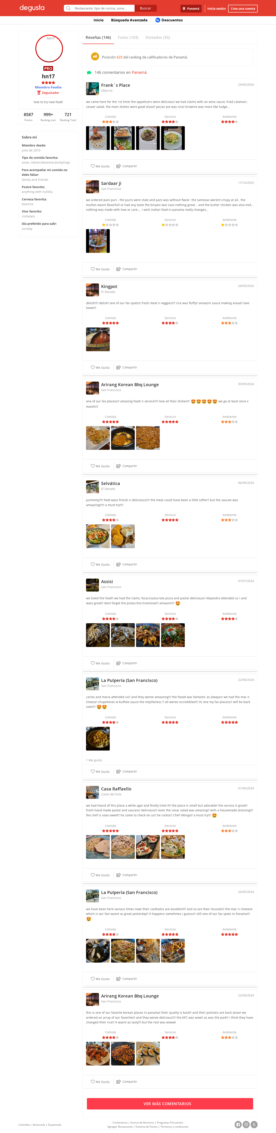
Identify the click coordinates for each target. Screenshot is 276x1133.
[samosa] (98, 241)
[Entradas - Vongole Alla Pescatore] (123, 635)
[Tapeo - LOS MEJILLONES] (98, 950)
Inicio (99, 19)
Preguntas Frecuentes (170, 1122)
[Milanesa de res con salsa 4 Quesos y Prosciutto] (98, 847)
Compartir (129, 166)
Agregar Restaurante (120, 1126)
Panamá (192, 8)
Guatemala (54, 1125)
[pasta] (148, 138)
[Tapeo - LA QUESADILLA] (148, 950)
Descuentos (169, 19)
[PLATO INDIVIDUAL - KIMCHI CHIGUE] (123, 438)
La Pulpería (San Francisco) (129, 680)
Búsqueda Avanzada (129, 19)
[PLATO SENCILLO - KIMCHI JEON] (148, 438)
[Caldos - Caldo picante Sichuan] (98, 339)
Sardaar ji (111, 183)
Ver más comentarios (168, 1103)
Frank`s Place (115, 85)
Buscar (145, 8)
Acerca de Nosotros (142, 1122)
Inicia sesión (216, 8)
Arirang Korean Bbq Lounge (130, 384)
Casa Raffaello (116, 789)
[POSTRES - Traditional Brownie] (98, 138)
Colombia (24, 1125)
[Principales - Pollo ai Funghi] (98, 635)
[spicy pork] (123, 1053)
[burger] (173, 950)
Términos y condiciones (174, 1126)
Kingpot (109, 286)
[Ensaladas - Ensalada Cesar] (98, 536)
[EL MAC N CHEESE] (98, 738)
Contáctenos (120, 1122)
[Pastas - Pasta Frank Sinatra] (148, 635)
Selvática (110, 483)
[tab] (98, 37)
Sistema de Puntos (146, 1126)
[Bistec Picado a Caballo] (123, 536)
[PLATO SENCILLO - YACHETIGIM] (98, 438)
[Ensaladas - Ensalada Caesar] (173, 138)
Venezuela (39, 1125)
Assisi (107, 581)
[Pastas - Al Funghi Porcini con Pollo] (123, 847)
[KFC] (98, 1053)
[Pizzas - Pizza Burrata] (173, 635)
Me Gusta (102, 166)
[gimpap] (148, 1053)
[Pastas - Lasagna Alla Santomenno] (123, 138)
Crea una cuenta (243, 8)
